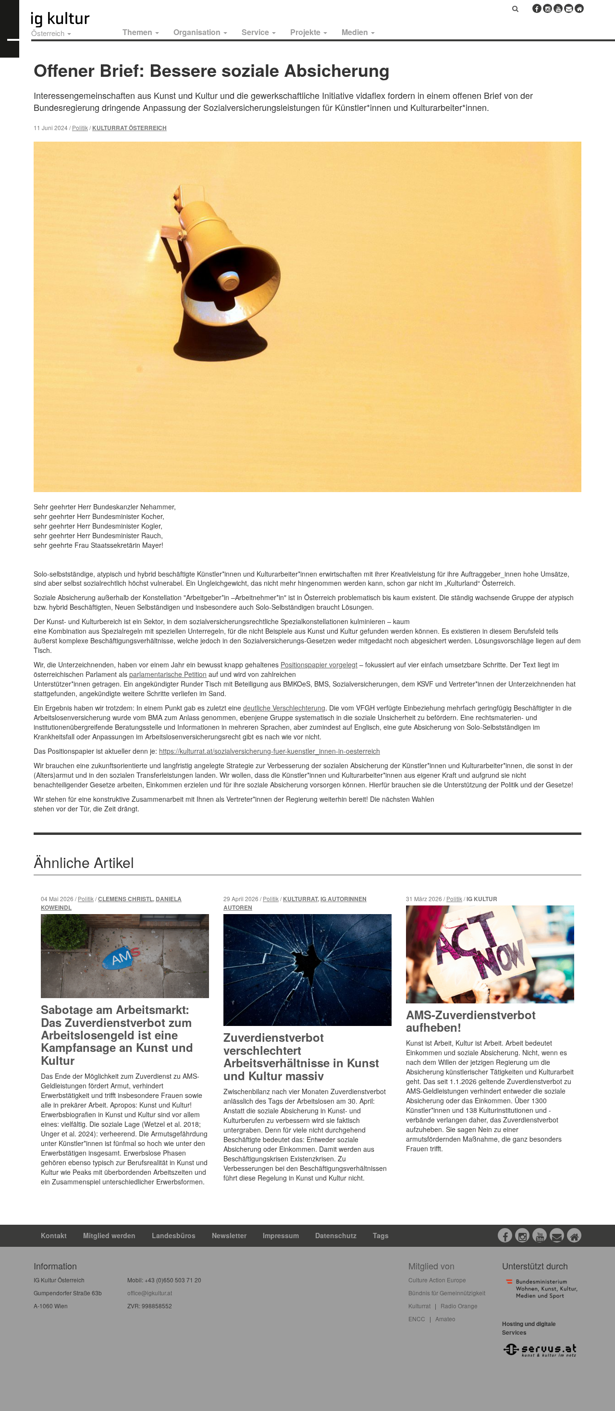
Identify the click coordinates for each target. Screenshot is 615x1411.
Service (256, 31)
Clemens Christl (125, 899)
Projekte (306, 31)
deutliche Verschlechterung (284, 707)
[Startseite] (71, 19)
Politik (80, 127)
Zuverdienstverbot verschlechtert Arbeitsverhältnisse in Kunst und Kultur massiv (301, 1056)
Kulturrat (300, 899)
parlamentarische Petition (168, 674)
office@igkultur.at (149, 1293)
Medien (356, 31)
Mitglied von (431, 1265)
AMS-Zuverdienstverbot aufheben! (471, 1020)
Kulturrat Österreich (129, 128)
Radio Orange (459, 1306)
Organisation (197, 31)
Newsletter (229, 1235)
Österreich (48, 33)
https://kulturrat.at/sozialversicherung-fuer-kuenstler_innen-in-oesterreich (269, 751)
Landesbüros (174, 1235)
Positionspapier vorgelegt (319, 664)
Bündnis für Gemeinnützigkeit (446, 1293)
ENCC (416, 1319)
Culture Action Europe (437, 1280)
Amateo (445, 1319)
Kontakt (54, 1235)
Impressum (281, 1235)
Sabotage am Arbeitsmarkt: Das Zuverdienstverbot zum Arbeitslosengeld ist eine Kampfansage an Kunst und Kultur (117, 1034)
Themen (138, 31)
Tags (381, 1235)
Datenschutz (336, 1235)
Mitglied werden (109, 1235)
